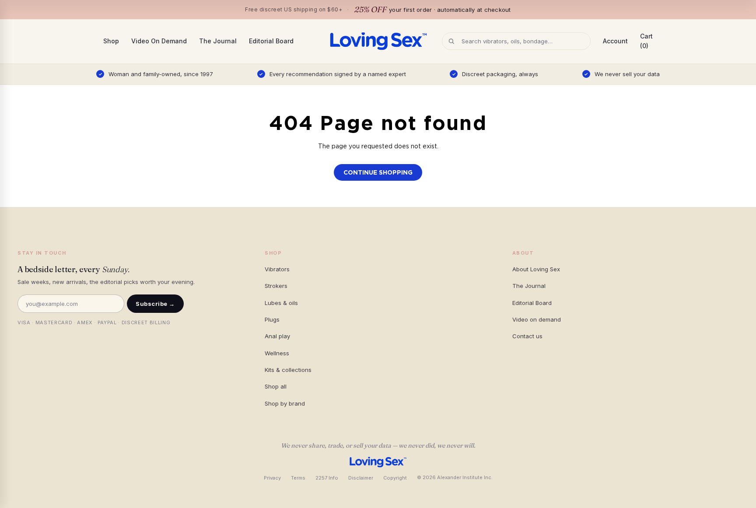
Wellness (277, 353)
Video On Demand (159, 41)
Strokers (276, 285)
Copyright (395, 478)
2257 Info (326, 478)
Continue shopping (378, 172)
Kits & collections (288, 369)
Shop (111, 41)
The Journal (218, 41)
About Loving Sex (536, 269)
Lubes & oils (281, 302)
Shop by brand (285, 403)
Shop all (276, 386)
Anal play (277, 336)
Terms (298, 478)
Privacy (272, 478)
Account (615, 41)
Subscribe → (155, 303)
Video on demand (536, 319)
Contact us (527, 336)
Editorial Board (271, 41)
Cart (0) (646, 40)
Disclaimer (360, 478)
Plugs (272, 319)
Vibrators (277, 269)
